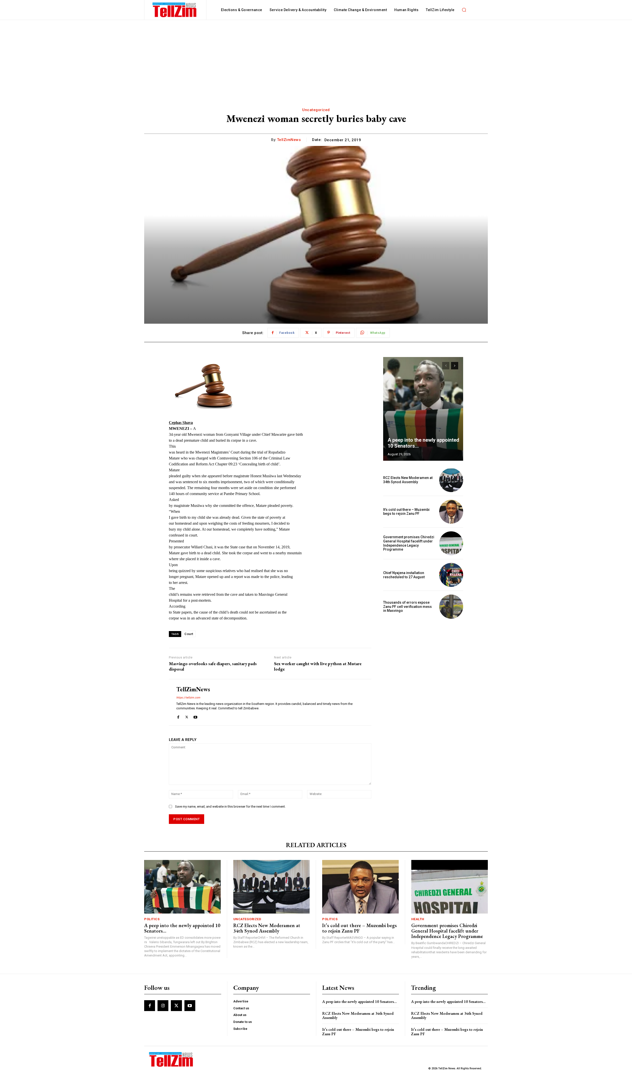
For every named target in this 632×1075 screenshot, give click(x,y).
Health (417, 919)
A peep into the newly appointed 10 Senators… (182, 928)
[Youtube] (195, 716)
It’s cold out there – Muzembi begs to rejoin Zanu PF (406, 512)
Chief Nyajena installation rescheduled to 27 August (404, 575)
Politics (151, 919)
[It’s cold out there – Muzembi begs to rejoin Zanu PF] (451, 512)
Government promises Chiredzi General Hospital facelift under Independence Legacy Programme (408, 543)
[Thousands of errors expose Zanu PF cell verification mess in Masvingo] (451, 606)
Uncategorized (316, 110)
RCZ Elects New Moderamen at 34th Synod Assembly (408, 480)
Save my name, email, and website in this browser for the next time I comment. (230, 806)
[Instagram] (163, 1005)
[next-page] (454, 365)
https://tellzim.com (188, 697)
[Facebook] (178, 716)
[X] (187, 716)
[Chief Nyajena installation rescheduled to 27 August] (451, 575)
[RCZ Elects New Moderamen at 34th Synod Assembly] (451, 480)
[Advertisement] (316, 57)
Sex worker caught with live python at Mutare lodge (317, 666)
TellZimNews (289, 140)
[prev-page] (445, 365)
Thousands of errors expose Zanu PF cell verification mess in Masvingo (407, 606)
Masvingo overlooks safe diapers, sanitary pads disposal (213, 666)
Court (188, 634)
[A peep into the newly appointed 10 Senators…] (423, 409)
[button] (464, 10)
